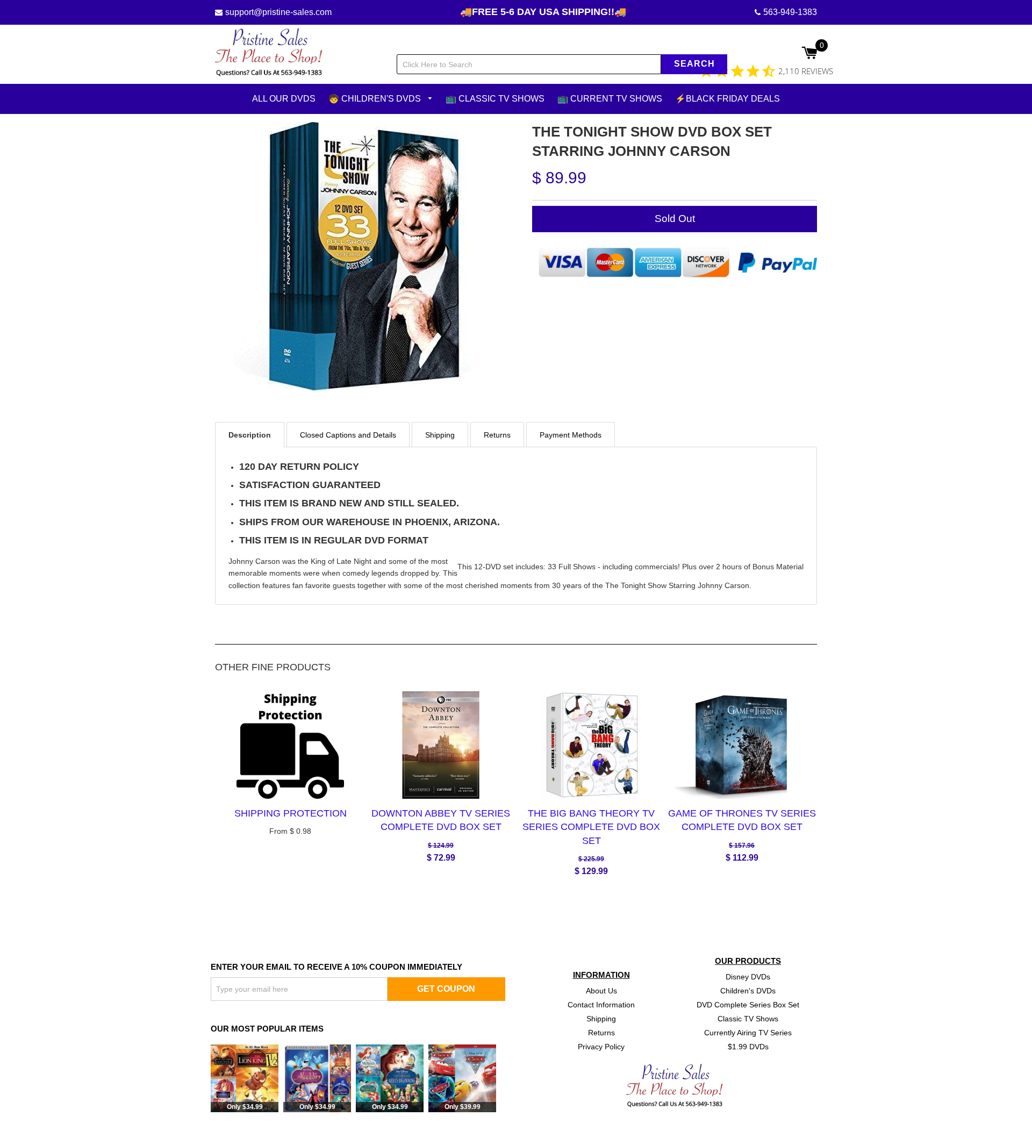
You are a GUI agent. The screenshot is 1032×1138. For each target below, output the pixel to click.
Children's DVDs (748, 990)
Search (694, 63)
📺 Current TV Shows (609, 98)
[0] (809, 54)
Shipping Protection (290, 813)
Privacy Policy (601, 1046)
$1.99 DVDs (748, 1046)
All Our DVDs (284, 98)
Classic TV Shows (748, 1018)
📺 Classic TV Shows (495, 98)
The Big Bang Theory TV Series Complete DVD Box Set (591, 827)
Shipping (601, 1018)
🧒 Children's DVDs (375, 98)
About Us (601, 990)
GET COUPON (446, 988)
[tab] (249, 434)
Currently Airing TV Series (748, 1032)
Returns (601, 1032)
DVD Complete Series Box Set (748, 1004)
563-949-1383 (790, 12)
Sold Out (675, 218)
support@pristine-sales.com (278, 12)
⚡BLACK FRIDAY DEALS (727, 98)
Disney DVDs (748, 976)
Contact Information (601, 1004)
